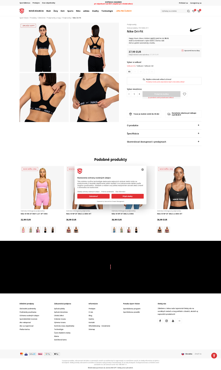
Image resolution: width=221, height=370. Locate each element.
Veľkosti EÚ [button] (131, 66)
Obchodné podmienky (28, 308)
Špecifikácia (133, 133)
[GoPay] (32, 354)
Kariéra (91, 319)
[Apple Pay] (56, 354)
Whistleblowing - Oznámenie (99, 326)
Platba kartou (25, 329)
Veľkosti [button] (140, 66)
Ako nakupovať (25, 322)
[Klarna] (40, 354)
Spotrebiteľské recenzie (28, 319)
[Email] (179, 321)
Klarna (56, 336)
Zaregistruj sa (195, 3)
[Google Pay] (47, 354)
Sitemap (92, 329)
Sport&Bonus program (131, 308)
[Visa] (26, 354)
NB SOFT (114, 368)
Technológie (58, 329)
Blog (90, 315)
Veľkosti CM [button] (148, 66)
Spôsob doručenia (61, 312)
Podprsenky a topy (54, 18)
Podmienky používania (28, 312)
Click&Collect (59, 315)
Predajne (92, 308)
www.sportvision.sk (99, 368)
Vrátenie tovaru (60, 319)
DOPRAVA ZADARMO (110, 2)
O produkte (132, 125)
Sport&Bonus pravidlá (131, 312)
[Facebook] (160, 321)
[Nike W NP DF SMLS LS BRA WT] (76, 230)
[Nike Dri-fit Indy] (31, 230)
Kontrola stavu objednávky (64, 326)
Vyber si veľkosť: (134, 62)
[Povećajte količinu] (139, 94)
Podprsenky (66, 18)
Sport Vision (24, 18)
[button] (44, 11)
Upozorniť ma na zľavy (192, 51)
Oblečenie (41, 18)
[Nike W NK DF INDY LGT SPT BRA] (42, 187)
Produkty (33, 18)
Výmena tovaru (60, 322)
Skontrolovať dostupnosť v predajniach (146, 141)
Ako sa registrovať (26, 326)
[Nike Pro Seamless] (122, 230)
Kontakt (92, 322)
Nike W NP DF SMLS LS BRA (123, 214)
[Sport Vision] (22, 10)
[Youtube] (173, 321)
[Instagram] (166, 321)
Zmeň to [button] (198, 354)
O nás (91, 312)
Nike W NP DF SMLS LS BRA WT (78, 214)
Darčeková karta (60, 340)
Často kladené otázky (62, 333)
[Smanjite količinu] (129, 94)
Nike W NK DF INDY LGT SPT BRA (34, 214)
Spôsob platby (59, 308)
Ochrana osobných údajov (29, 315)
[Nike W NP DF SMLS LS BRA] (129, 230)
